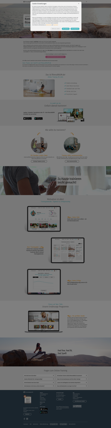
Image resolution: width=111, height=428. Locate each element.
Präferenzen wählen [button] (56, 28)
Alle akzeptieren (75, 28)
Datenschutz (48, 24)
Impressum (55, 24)
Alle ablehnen (66, 28)
